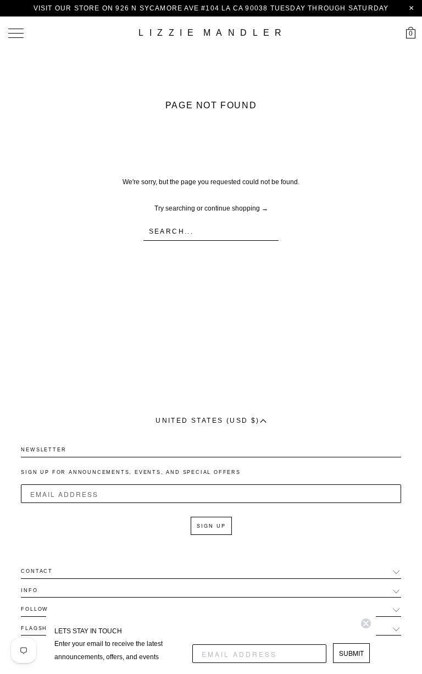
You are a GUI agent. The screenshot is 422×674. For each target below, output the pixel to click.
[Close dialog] (365, 623)
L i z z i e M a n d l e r (210, 32)
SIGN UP (211, 525)
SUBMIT (351, 653)
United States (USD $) (207, 420)
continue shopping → (236, 208)
